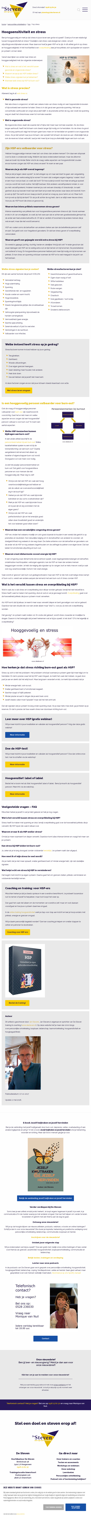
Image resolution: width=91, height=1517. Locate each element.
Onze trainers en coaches (68, 1459)
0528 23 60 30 (51, 7)
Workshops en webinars (68, 1466)
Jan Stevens (34, 1022)
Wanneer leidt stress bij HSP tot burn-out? (22, 81)
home (4, 24)
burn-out (19, 412)
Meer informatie (17, 735)
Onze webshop (68, 1469)
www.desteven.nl (29, 1025)
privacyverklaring (60, 1385)
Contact (45, 1339)
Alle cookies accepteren (75, 1507)
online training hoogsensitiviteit (22, 912)
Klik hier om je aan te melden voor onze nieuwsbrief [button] (45, 1375)
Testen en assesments (68, 1462)
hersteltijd (47, 851)
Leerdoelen (68, 1472)
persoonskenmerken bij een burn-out (20, 442)
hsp (29, 24)
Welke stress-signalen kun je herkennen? (21, 77)
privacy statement (21, 1514)
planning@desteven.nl (51, 12)
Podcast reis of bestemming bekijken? (68, 1479)
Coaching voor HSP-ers (17, 932)
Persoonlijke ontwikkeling (68, 1476)
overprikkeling (44, 48)
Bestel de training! (17, 1003)
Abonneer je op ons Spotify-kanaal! (66, 1273)
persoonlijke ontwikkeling (17, 24)
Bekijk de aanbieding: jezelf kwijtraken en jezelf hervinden (45, 1198)
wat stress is (22, 93)
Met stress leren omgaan (18, 390)
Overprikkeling (73, 593)
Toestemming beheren (54, 1507)
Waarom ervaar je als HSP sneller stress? (21, 74)
